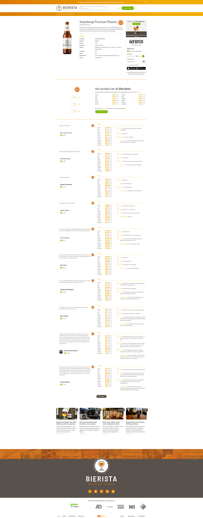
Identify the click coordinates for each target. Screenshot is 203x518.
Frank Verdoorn (65, 382)
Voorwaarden (131, 516)
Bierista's (138, 92)
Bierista (57, 14)
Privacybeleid (141, 516)
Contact (64, 516)
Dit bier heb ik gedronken (135, 51)
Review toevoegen (101, 111)
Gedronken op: (130, 59)
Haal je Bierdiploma (127, 8)
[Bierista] (65, 8)
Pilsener (97, 41)
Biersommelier (72, 516)
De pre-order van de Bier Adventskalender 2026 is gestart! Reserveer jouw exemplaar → (101, 2)
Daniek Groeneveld (66, 184)
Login (119, 8)
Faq (58, 516)
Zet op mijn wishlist (134, 65)
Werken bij (80, 516)
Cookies (122, 516)
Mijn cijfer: (129, 54)
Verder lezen (59, 433)
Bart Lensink (64, 316)
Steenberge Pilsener (100, 38)
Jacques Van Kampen (67, 289)
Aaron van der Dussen (71, 350)
